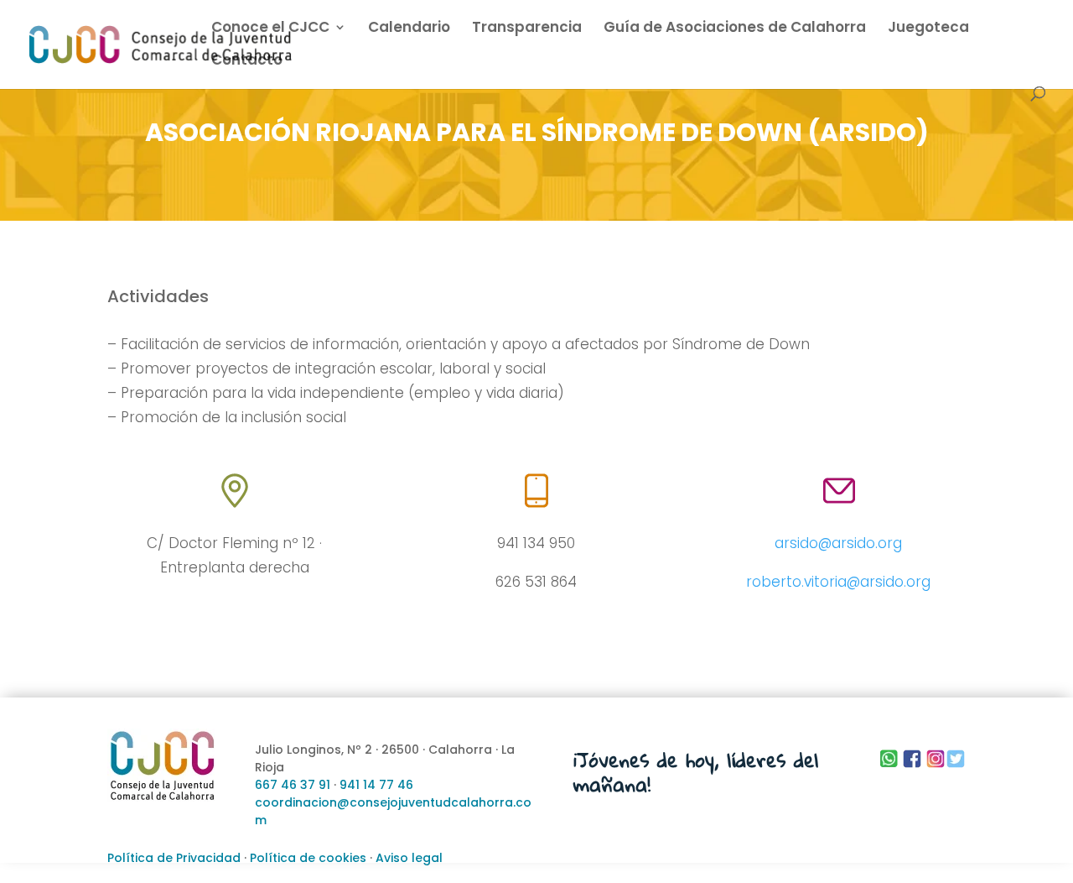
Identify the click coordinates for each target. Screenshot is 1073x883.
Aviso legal (409, 857)
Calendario (409, 29)
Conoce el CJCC (270, 29)
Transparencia (527, 29)
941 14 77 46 (376, 784)
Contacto (247, 62)
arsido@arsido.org (838, 543)
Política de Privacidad (174, 857)
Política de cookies (308, 857)
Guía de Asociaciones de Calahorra (735, 29)
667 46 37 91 (292, 784)
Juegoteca (928, 29)
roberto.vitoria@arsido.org (838, 582)
